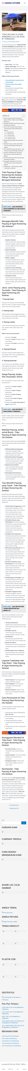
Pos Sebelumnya (14, 805)
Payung (5, 41)
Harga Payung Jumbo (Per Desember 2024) (13, 141)
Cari (3, 820)
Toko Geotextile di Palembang (10, 1043)
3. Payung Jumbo (10, 135)
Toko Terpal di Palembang (9, 1038)
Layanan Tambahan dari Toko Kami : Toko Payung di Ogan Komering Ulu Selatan (13, 154)
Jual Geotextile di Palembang (10, 1036)
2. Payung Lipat (10, 133)
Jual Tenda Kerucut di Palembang (11, 1045)
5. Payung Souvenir (10, 138)
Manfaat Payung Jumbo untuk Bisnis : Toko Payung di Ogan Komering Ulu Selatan (13, 145)
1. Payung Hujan (9, 132)
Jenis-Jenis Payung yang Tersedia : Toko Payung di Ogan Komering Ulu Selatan (13, 128)
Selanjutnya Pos (14, 808)
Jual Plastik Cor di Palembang (10, 1041)
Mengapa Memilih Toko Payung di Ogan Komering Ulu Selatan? (14, 124)
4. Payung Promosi (10, 137)
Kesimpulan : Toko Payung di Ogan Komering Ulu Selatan (13, 167)
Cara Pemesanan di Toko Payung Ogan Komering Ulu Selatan (14, 158)
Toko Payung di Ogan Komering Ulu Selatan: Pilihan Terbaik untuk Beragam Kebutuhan (14, 119)
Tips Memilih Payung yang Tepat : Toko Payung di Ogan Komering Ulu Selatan (14, 149)
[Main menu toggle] (24, 3)
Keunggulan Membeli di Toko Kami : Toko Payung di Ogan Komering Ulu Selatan (13, 162)
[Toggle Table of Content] (22, 116)
